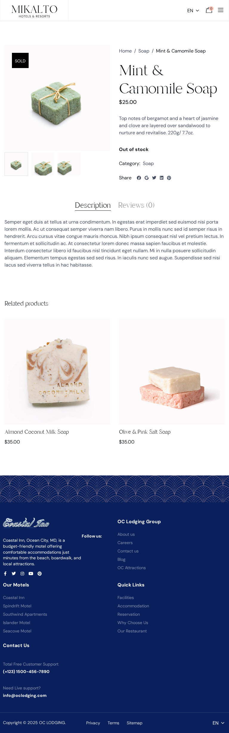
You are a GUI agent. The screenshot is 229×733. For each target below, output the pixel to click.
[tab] (93, 205)
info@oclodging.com (25, 695)
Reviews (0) (136, 205)
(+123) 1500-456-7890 (26, 671)
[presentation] (13, 389)
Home (125, 51)
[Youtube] (31, 574)
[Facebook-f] (5, 574)
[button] (57, 381)
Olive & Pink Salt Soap (145, 431)
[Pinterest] (40, 574)
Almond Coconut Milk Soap (36, 431)
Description (93, 205)
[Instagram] (22, 574)
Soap (143, 51)
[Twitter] (14, 574)
